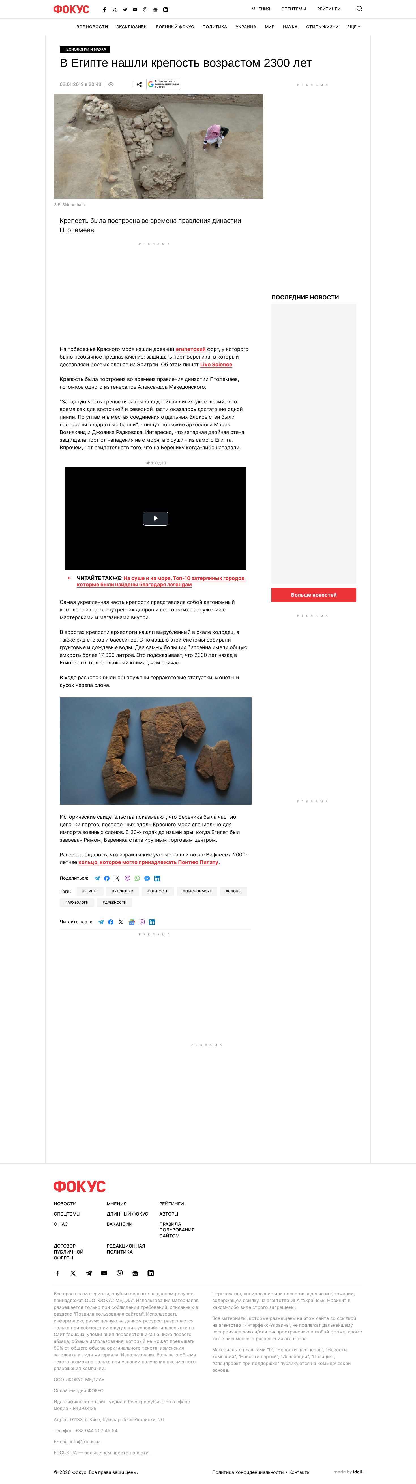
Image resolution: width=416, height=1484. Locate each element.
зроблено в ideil (348, 1472)
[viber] (119, 1273)
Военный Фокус (175, 26)
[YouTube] (135, 9)
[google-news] (135, 1273)
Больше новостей (314, 595)
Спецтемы (293, 9)
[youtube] (104, 1273)
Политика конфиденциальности (248, 1472)
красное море (198, 891)
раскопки (123, 891)
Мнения (261, 9)
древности (115, 902)
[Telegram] (125, 9)
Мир (270, 26)
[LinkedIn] (165, 9)
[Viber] (145, 9)
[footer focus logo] (80, 1186)
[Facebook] (104, 9)
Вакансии (119, 1224)
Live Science (216, 364)
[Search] (359, 8)
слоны (234, 891)
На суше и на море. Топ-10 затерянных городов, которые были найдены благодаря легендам (161, 581)
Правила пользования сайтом (177, 1230)
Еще (352, 26)
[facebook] (57, 1273)
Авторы (168, 1214)
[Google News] (155, 9)
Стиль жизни (322, 26)
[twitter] (73, 1273)
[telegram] (88, 1273)
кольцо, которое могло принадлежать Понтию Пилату (148, 862)
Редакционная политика (126, 1249)
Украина (246, 26)
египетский (191, 349)
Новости (65, 1203)
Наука (290, 26)
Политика (215, 26)
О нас (61, 1224)
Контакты (299, 1472)
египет (91, 891)
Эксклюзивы (131, 26)
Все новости (92, 26)
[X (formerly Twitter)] (115, 9)
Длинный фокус (127, 1214)
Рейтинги (328, 9)
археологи (78, 902)
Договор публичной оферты (68, 1252)
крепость (159, 891)
